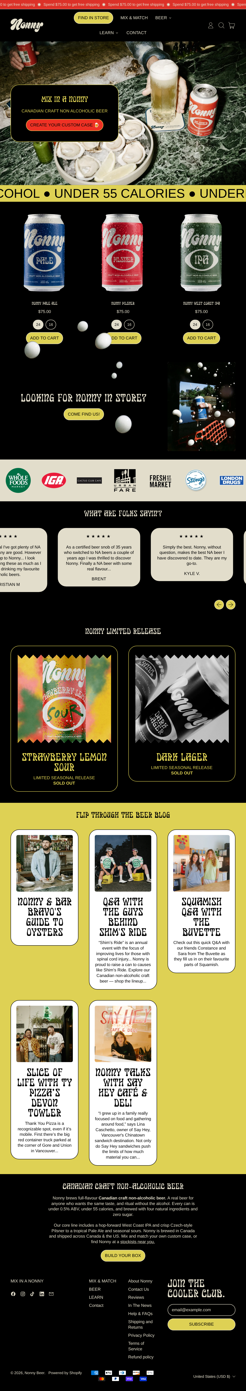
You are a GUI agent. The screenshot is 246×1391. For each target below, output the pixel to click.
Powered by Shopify (65, 1373)
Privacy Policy (141, 1335)
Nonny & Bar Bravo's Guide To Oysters (44, 917)
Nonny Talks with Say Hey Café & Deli (122, 1088)
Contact (136, 32)
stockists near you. (137, 1241)
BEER (95, 1289)
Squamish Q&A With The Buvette (201, 917)
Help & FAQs (140, 1313)
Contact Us (138, 1289)
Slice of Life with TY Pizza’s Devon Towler (44, 1093)
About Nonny (140, 1281)
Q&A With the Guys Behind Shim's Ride (123, 917)
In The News (140, 1305)
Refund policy (141, 1357)
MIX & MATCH (134, 17)
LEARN (96, 1297)
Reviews (136, 1297)
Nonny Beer (34, 1373)
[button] (221, 25)
